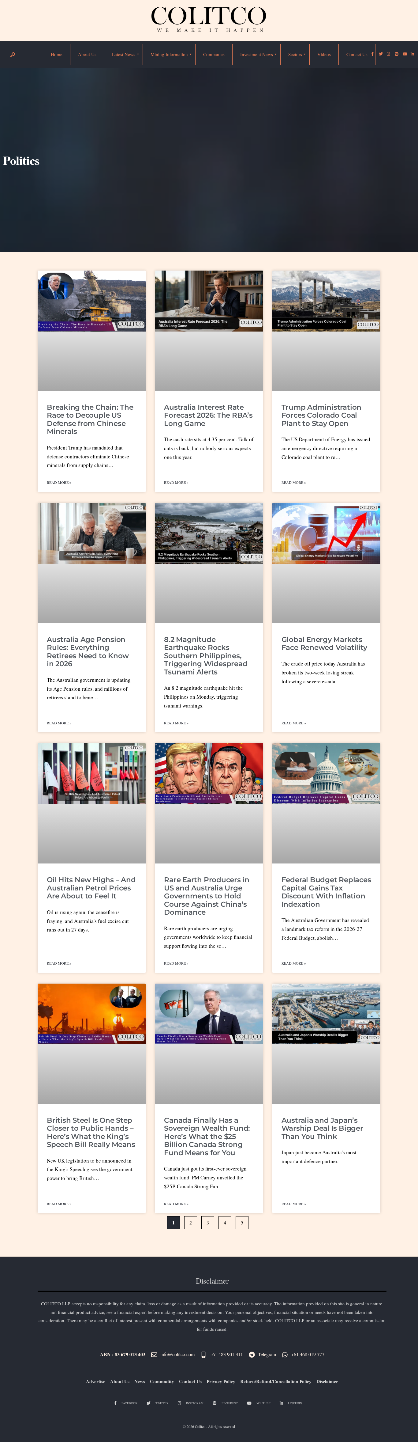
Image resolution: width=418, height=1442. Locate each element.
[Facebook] (372, 54)
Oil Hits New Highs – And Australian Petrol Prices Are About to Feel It (91, 887)
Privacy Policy (221, 1381)
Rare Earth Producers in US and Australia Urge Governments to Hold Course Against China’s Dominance (206, 895)
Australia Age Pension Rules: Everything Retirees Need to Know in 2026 (88, 651)
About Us (87, 54)
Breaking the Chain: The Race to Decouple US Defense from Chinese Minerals (90, 419)
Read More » (59, 482)
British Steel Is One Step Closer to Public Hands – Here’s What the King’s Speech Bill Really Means (91, 1132)
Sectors (295, 54)
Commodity (162, 1381)
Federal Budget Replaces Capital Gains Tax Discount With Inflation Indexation (326, 891)
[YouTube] (404, 54)
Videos (324, 54)
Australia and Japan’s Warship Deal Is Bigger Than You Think (322, 1128)
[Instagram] (388, 54)
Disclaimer (327, 1381)
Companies (214, 54)
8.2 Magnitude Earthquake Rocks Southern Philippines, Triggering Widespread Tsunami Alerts (205, 655)
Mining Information (169, 54)
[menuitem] (123, 54)
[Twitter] (380, 54)
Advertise (95, 1381)
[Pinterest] (396, 54)
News (139, 1381)
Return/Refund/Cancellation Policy (276, 1381)
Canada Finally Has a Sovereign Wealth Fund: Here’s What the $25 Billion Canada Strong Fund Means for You (207, 1136)
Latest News (123, 54)
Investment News (256, 54)
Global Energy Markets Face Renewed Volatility (324, 643)
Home (56, 54)
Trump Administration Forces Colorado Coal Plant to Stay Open (321, 415)
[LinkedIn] (412, 54)
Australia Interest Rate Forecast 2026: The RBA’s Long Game (208, 415)
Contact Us (357, 54)
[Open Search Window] (12, 54)
